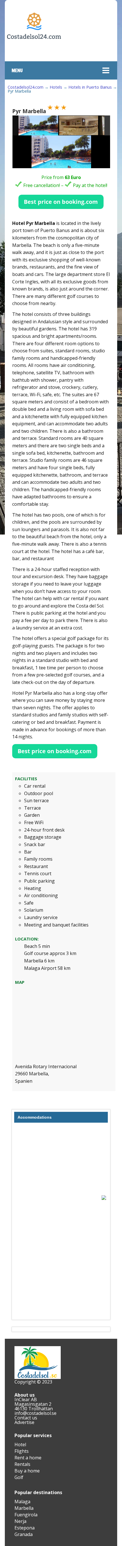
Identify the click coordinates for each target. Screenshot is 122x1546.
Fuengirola (25, 1515)
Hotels (56, 87)
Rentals (22, 1464)
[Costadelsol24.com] (34, 56)
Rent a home (27, 1457)
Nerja (20, 1521)
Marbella (23, 1508)
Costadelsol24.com (25, 87)
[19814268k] (38, 126)
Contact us (25, 1418)
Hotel (20, 1444)
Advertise (24, 1422)
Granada (23, 1534)
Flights (21, 1451)
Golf (18, 1477)
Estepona (24, 1528)
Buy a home (27, 1471)
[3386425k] (79, 125)
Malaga (22, 1501)
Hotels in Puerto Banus (90, 87)
